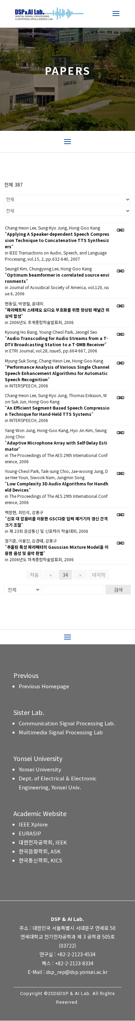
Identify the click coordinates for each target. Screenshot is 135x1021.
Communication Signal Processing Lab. (67, 723)
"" (57, 240)
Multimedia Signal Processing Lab (61, 732)
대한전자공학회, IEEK (43, 842)
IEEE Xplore (33, 824)
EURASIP (30, 833)
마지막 (99, 574)
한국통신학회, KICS (40, 860)
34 (65, 574)
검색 (118, 589)
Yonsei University (40, 769)
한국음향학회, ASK (40, 851)
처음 (34, 574)
